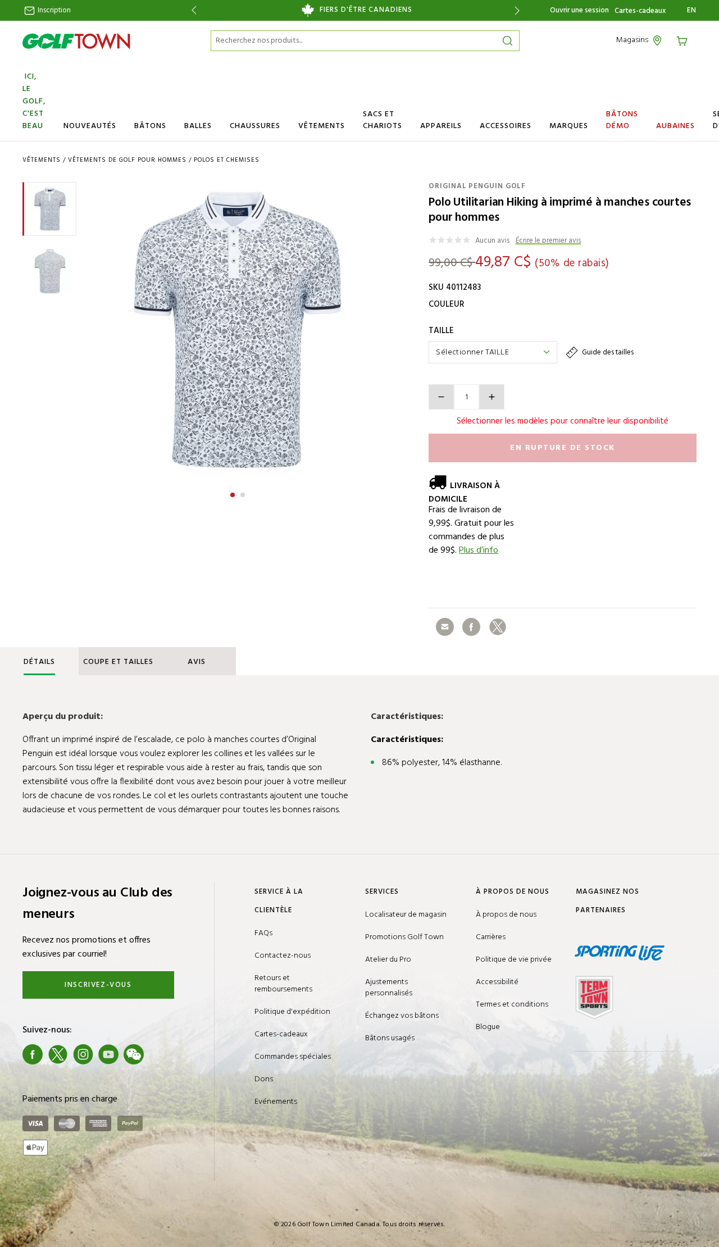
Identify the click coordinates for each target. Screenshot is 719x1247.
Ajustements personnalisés (388, 988)
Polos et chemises (227, 160)
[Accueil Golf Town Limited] (76, 41)
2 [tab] (243, 493)
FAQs (263, 933)
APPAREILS (441, 126)
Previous (192, 10)
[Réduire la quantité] (441, 396)
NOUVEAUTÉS (89, 126)
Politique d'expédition (292, 1011)
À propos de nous (506, 914)
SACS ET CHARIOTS (382, 120)
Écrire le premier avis (548, 241)
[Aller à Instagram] (83, 1054)
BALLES (198, 126)
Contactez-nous (282, 955)
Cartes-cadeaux (640, 11)
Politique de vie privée (514, 959)
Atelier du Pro (388, 959)
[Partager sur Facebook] (471, 627)
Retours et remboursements (283, 984)
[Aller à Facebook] (32, 1054)
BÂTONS (150, 126)
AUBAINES (675, 126)
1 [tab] (233, 493)
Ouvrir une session (579, 10)
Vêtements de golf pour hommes (127, 160)
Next (519, 10)
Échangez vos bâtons (402, 1015)
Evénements (275, 1101)
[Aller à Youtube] (108, 1054)
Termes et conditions (512, 1004)
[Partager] (445, 627)
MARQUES (568, 126)
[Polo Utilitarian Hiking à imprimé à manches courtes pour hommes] (237, 329)
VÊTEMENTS (321, 126)
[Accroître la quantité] (491, 396)
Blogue (488, 1027)
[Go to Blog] (159, 1054)
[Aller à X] (58, 1054)
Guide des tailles (607, 352)
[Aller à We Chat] (134, 1054)
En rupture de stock (562, 448)
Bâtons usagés (390, 1038)
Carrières (491, 937)
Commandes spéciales (292, 1056)
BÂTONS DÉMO (622, 120)
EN (692, 11)
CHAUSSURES (255, 126)
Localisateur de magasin (406, 914)
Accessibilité (497, 982)
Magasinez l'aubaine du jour (355, 10)
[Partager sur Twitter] (498, 627)
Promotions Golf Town (404, 937)
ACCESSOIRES (505, 126)
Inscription (53, 10)
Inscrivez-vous (98, 985)
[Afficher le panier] (686, 40)
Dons (263, 1079)
